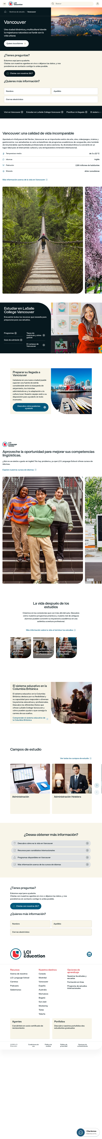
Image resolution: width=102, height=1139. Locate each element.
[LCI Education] (15, 3)
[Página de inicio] (27, 959)
